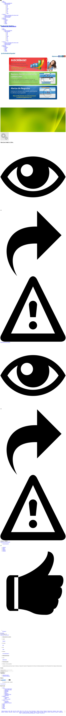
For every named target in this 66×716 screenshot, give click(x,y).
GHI (14, 711)
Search (6, 698)
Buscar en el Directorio (8, 3)
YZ (27, 711)
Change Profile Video (8, 689)
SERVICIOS (4, 659)
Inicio (3, 1)
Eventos (6, 23)
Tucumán (37, 712)
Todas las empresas (4, 711)
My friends (2, 633)
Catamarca (54, 711)
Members (4, 696)
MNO (18, 711)
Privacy (6, 692)
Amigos (4, 547)
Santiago (3, 641)
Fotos (5, 21)
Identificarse (2, 673)
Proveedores (34, 711)
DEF (11, 711)
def (7, 5)
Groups (3, 703)
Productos (45, 711)
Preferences (6, 693)
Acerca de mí (6, 634)
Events (3, 706)
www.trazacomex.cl (5, 653)
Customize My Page (8, 694)
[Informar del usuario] (33, 341)
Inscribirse (6, 19)
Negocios (4, 14)
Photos (3, 704)
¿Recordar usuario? (5, 675)
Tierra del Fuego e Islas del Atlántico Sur (28, 712)
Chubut (61, 711)
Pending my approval (8, 702)
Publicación (2, 634)
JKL (16, 711)
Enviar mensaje (7, 342)
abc (7, 32)
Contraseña (2, 671)
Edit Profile (6, 690)
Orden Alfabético (7, 31)
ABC (9, 711)
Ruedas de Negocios (8, 16)
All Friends (6, 700)
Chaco (58, 711)
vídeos (3, 549)
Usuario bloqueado (5, 543)
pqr (7, 9)
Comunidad (4, 46)
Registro (3, 708)
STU (23, 711)
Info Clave (4, 45)
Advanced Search (7, 699)
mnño (7, 8)
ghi (7, 6)
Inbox (3, 707)
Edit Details (6, 691)
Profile (3, 687)
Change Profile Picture (8, 688)
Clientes (38, 711)
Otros (7, 13)
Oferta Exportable (7, 17)
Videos (6, 22)
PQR (21, 711)
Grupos (6, 20)
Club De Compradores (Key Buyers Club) (11, 15)
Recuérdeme (2, 672)
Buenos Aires (50, 711)
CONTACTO (42, 712)
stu (7, 10)
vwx (7, 11)
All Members (7, 697)
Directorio (4, 2)
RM (3, 645)
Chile (3, 649)
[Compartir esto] (33, 275)
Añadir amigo (2, 342)
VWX (25, 711)
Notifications (7, 695)
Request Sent (7, 701)
